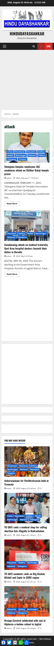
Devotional (20, 152)
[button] (4, 46)
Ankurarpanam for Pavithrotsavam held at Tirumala (26, 482)
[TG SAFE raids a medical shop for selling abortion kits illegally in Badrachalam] (27, 508)
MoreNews (45, 638)
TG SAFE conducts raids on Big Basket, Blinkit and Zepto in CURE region (24, 575)
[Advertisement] (27, 78)
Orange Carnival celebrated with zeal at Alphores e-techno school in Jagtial (25, 622)
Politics (41, 155)
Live (48, 46)
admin (9, 178)
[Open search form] (34, 46)
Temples (22, 159)
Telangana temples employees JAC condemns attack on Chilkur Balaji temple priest (27, 147)
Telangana (11, 159)
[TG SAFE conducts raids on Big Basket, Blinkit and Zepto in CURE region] (27, 554)
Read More (13, 204)
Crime (10, 152)
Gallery (41, 152)
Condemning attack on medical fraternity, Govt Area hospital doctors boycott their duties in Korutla (27, 225)
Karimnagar (21, 155)
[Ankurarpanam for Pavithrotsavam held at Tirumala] (27, 461)
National (32, 155)
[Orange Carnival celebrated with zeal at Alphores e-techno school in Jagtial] (27, 601)
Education (31, 152)
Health (10, 155)
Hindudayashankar (27, 34)
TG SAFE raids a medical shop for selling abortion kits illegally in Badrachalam (25, 529)
